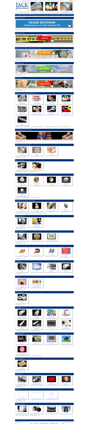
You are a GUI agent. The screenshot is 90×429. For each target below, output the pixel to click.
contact (71, 16)
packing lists (69, 14)
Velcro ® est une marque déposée (22, 415)
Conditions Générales (43, 423)
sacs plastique (46, 14)
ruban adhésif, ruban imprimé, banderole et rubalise (26, 14)
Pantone (35, 423)
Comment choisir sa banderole (21, 171)
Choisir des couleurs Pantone (36, 126)
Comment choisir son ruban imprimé (22, 126)
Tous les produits (18, 30)
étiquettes (52, 14)
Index (31, 423)
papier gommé (39, 14)
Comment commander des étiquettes (22, 355)
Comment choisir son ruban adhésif (22, 197)
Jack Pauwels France (53, 423)
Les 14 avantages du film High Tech (22, 330)
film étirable (58, 14)
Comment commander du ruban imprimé (52, 126)
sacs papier (63, 14)
